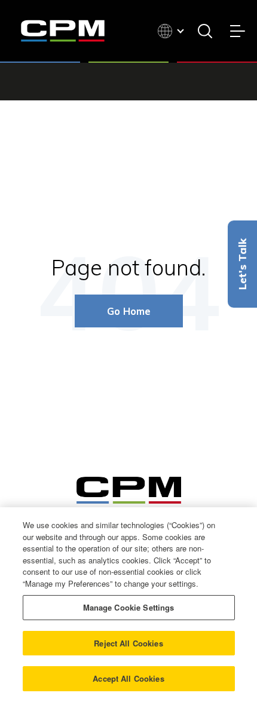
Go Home (129, 311)
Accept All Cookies (128, 678)
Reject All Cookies (128, 643)
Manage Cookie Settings (129, 607)
